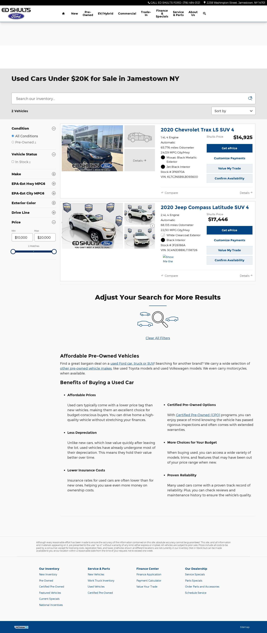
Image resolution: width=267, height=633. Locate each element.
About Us (193, 13)
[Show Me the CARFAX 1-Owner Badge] (170, 259)
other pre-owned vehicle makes (86, 368)
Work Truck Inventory (101, 580)
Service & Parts (178, 13)
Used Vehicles (96, 586)
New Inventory (48, 574)
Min (14, 230)
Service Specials (195, 574)
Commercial (127, 13)
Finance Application (148, 574)
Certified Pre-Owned (51, 586)
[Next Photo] (152, 226)
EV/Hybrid (105, 13)
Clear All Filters (158, 338)
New (74, 13)
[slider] (13, 251)
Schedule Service (195, 592)
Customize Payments (229, 158)
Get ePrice (229, 148)
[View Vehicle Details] (139, 136)
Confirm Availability (229, 178)
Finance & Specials (162, 13)
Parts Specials (193, 580)
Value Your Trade (146, 586)
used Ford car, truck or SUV (132, 363)
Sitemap (244, 627)
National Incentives (51, 604)
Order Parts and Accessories (202, 586)
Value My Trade (229, 168)
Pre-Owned (88, 13)
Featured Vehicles (50, 592)
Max (36, 230)
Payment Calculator (148, 580)
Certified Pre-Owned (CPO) (198, 415)
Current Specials (49, 598)
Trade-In (146, 13)
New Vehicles (96, 574)
